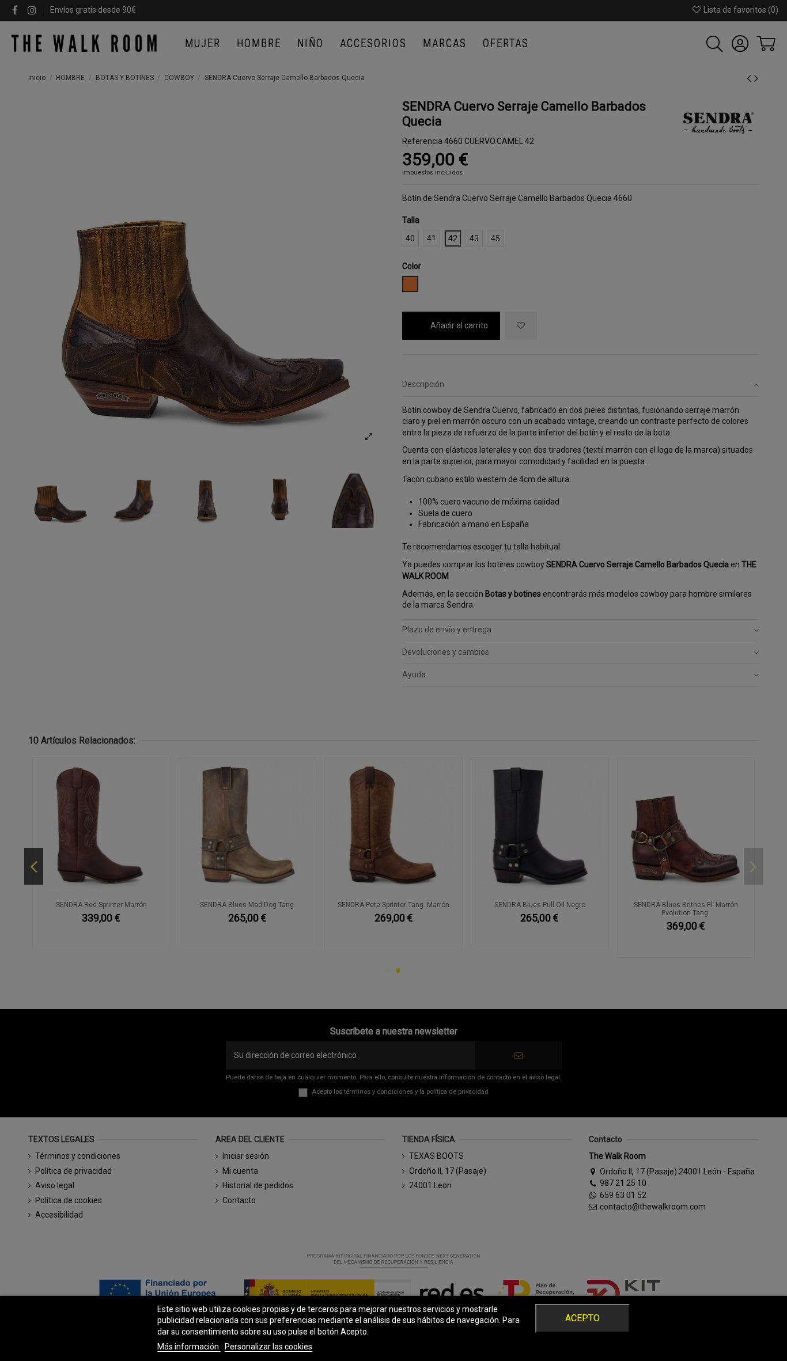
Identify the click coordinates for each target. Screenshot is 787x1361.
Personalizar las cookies (268, 1346)
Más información (189, 1346)
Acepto (582, 1318)
